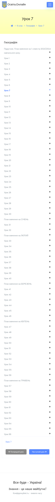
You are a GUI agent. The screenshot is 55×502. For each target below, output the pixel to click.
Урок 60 (7, 402)
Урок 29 (7, 208)
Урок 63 (7, 418)
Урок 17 (7, 144)
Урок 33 (7, 240)
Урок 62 (7, 412)
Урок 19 (7, 155)
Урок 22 (7, 171)
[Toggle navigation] (50, 4)
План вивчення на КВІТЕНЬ (16, 321)
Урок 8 (7, 95)
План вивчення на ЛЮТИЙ (16, 235)
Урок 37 (7, 262)
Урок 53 (7, 359)
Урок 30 (7, 214)
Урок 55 (7, 369)
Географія (30, 25)
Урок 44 (7, 305)
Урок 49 (7, 337)
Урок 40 (7, 278)
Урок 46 (7, 316)
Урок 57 (7, 385)
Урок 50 (7, 343)
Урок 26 (7, 192)
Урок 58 (7, 391)
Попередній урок (17, 452)
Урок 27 (7, 197)
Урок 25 (7, 187)
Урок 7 (41, 25)
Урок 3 (7, 69)
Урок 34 (7, 246)
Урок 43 (7, 300)
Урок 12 (7, 117)
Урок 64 (7, 423)
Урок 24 (7, 181)
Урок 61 (7, 407)
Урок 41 (7, 289)
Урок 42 (7, 294)
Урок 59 (7, 396)
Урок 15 (7, 133)
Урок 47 (7, 326)
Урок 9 (7, 101)
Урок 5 (7, 79)
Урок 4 (7, 74)
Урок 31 (7, 224)
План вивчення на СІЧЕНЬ (16, 219)
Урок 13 (7, 122)
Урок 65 (7, 428)
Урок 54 (7, 364)
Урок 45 (7, 310)
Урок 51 (7, 348)
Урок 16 (7, 138)
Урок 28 (7, 203)
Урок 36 (7, 257)
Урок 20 (7, 160)
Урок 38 (7, 267)
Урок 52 (7, 353)
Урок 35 (7, 251)
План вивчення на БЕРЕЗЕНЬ (18, 283)
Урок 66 (7, 434)
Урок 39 (7, 273)
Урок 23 (7, 176)
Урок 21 (7, 165)
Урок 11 (7, 112)
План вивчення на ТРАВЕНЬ (17, 380)
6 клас (20, 25)
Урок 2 (7, 63)
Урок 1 (6, 58)
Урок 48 (7, 332)
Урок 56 (7, 375)
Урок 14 (7, 128)
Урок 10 (7, 106)
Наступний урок (38, 452)
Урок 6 (7, 85)
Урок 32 (7, 230)
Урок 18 (7, 149)
